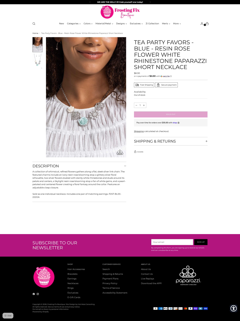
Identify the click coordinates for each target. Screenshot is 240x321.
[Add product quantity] (136, 105)
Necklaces (73, 283)
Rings (71, 288)
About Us (146, 269)
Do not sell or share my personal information (50, 309)
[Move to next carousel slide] (205, 225)
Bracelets (72, 274)
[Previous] (90, 2)
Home (35, 33)
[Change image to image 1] (37, 44)
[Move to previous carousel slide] (200, 225)
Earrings (72, 278)
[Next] (150, 2)
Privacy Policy (109, 283)
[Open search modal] (33, 23)
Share (140, 152)
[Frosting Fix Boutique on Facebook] (34, 294)
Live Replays (147, 278)
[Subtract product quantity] (144, 105)
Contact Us (147, 274)
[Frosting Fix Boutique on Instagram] (38, 294)
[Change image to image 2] (37, 61)
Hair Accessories (76, 269)
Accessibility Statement (114, 292)
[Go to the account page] (200, 23)
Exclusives (73, 292)
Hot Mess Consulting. (86, 304)
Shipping (139, 131)
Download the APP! (151, 283)
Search (106, 269)
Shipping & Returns (112, 274)
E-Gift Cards (74, 297)
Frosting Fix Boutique (56, 304)
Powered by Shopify (40, 312)
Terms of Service (111, 288)
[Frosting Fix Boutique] (120, 12)
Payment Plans (110, 278)
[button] (171, 76)
